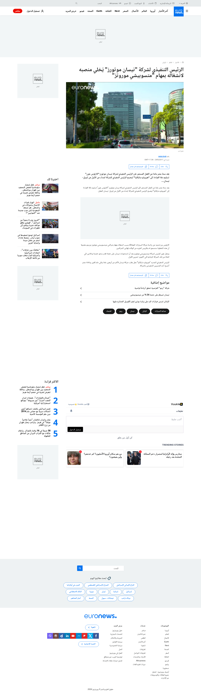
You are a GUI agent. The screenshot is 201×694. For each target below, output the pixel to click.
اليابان (164, 63)
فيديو (82, 11)
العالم (144, 11)
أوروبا (152, 11)
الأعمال (135, 11)
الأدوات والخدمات (139, 657)
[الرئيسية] (183, 62)
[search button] (76, 3)
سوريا (92, 592)
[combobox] (90, 3)
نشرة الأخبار (141, 634)
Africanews (140, 661)
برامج (167, 664)
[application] (125, 115)
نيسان (132, 311)
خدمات (142, 626)
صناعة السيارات (160, 311)
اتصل (120, 649)
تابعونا (143, 645)
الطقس (143, 638)
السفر (125, 11)
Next (117, 11)
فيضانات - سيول (107, 598)
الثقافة (108, 11)
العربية (183, 3)
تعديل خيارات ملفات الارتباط (112, 661)
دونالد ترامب (125, 598)
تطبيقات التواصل (139, 653)
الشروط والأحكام (116, 638)
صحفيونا (166, 668)
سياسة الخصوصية (116, 645)
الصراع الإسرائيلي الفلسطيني (98, 585)
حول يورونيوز (117, 630)
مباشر (17, 11)
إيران (103, 592)
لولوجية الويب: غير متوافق (113, 657)
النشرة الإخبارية (89, 644)
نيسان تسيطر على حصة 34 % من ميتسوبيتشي (149, 295)
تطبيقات (142, 649)
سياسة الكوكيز (117, 642)
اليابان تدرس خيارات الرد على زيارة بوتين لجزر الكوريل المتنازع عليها (141, 301)
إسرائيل (129, 592)
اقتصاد (108, 311)
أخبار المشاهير (76, 598)
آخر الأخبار (163, 11)
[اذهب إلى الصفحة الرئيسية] (179, 11)
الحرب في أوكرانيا (73, 585)
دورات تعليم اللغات (139, 664)
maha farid (162, 156)
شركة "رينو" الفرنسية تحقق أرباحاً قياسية (152, 288)
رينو (120, 311)
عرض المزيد (118, 626)
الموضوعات (165, 626)
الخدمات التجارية (116, 634)
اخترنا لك (52, 179)
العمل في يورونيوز (116, 653)
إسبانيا (115, 592)
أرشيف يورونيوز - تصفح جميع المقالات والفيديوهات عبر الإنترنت (159, 675)
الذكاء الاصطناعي (75, 592)
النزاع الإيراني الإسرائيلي (125, 585)
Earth (99, 11)
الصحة (90, 11)
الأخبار (177, 63)
